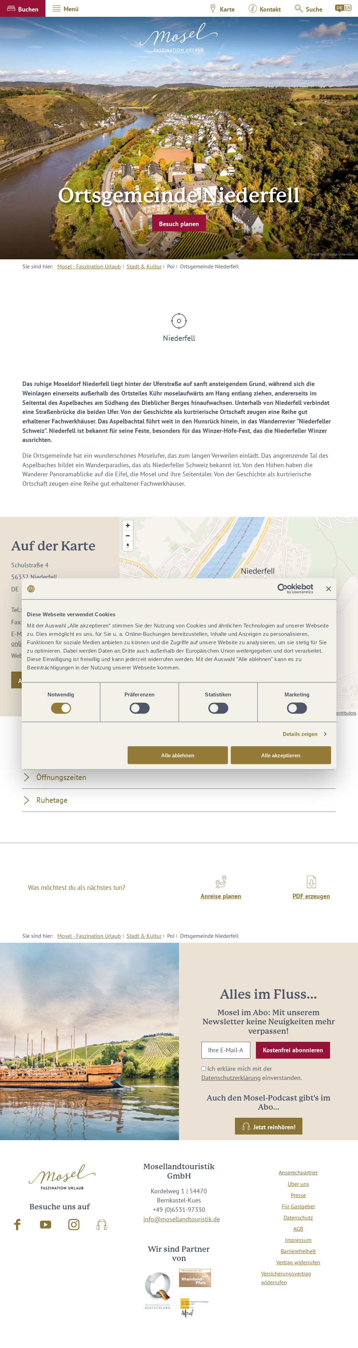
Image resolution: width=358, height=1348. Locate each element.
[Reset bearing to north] (128, 546)
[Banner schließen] (328, 589)
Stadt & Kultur (144, 266)
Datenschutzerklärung (231, 1078)
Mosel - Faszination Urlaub (89, 266)
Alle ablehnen (177, 755)
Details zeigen (300, 734)
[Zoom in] (128, 525)
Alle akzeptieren (280, 755)
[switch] (140, 708)
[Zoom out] (128, 536)
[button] (22, 8)
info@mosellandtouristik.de (181, 1219)
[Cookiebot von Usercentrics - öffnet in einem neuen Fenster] (282, 589)
